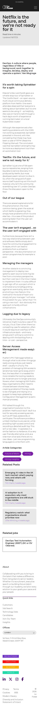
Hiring (28, 454)
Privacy (6, 689)
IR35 (16, 693)
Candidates (8, 615)
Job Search (8, 608)
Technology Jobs (10, 612)
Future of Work (12, 454)
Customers (7, 605)
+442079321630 (9, 648)
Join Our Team (9, 619)
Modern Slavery (10, 696)
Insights (6, 622)
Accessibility (19, 2)
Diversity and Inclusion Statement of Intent (13, 701)
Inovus (10, 672)
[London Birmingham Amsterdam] (19, 633)
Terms (16, 689)
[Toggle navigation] (35, 7)
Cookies (6, 693)
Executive (11, 662)
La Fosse (8, 7)
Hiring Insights (12, 459)
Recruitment (10, 656)
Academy (10, 667)
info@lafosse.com (10, 645)
